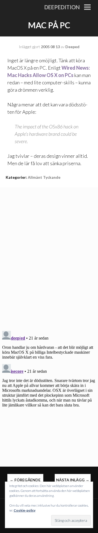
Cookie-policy (24, 510)
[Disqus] (49, 255)
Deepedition (62, 7)
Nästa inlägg (72, 479)
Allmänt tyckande (44, 177)
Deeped (72, 46)
